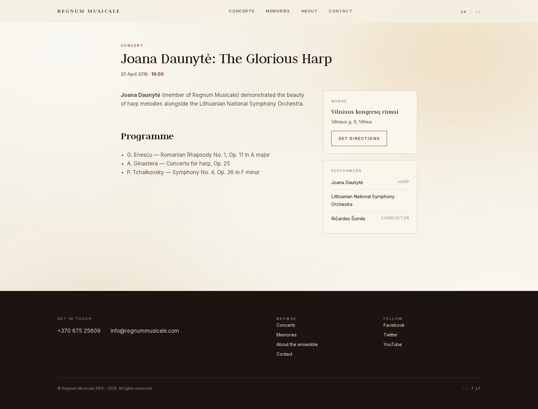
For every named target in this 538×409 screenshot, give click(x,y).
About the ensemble (297, 344)
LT (478, 12)
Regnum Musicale (88, 11)
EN (464, 12)
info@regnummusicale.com (145, 331)
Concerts (242, 10)
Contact (340, 10)
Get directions (359, 138)
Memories (278, 10)
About (309, 10)
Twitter (391, 334)
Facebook (394, 325)
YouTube (393, 344)
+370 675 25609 (79, 331)
